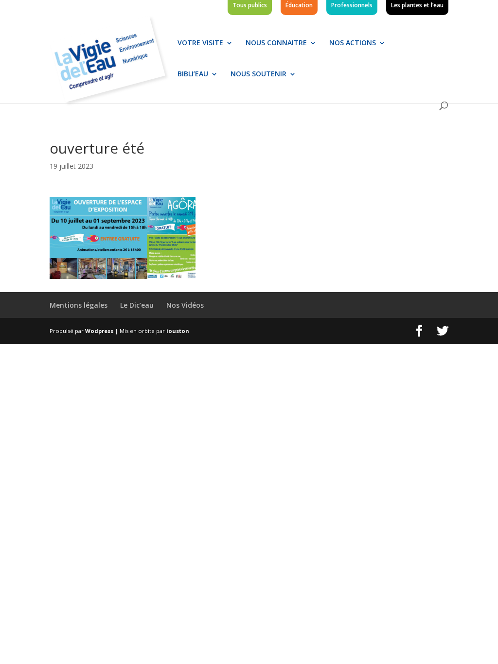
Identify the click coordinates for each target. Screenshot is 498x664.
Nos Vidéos (185, 305)
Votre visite (200, 43)
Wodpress (99, 330)
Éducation (299, 5)
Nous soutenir (258, 74)
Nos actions (352, 43)
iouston (177, 330)
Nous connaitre (276, 43)
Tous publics (249, 5)
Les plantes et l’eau (417, 5)
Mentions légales (78, 305)
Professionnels (352, 5)
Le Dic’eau (137, 305)
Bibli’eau (193, 74)
